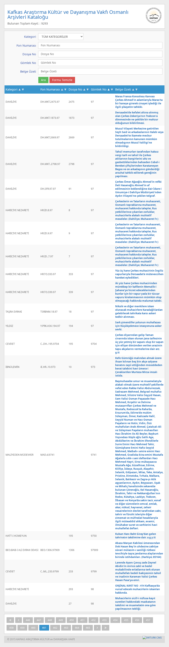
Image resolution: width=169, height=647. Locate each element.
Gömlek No (99, 89)
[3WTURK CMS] (152, 637)
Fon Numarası (50, 89)
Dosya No (75, 89)
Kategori (12, 89)
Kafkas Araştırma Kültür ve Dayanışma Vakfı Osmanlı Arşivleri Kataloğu (67, 14)
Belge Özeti (123, 89)
